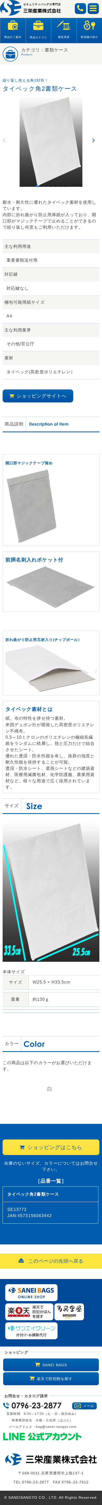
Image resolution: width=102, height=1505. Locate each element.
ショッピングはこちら (55, 1147)
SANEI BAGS (54, 1365)
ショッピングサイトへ (42, 396)
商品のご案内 (12, 37)
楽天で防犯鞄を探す (54, 1379)
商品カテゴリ (38, 37)
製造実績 (64, 37)
